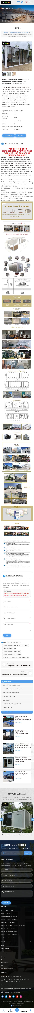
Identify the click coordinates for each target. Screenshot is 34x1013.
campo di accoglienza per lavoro (10, 934)
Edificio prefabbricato (9, 648)
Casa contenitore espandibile (12, 654)
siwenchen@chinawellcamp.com (22, 989)
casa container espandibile (11, 693)
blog (2, 960)
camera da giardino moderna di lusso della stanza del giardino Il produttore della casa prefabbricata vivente (16, 165)
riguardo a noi (5, 948)
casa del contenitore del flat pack (19, 32)
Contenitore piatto (13, 642)
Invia (5, 902)
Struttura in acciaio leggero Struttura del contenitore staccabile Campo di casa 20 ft (21, 731)
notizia (3, 957)
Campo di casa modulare (8, 928)
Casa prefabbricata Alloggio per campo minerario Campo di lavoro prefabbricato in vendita (23, 718)
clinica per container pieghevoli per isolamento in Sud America (23, 759)
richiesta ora (8, 135)
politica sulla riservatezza (7, 968)
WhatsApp (20, 135)
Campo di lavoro (5, 914)
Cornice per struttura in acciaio (9, 931)
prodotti (3, 951)
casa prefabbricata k (9, 696)
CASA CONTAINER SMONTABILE (12, 704)
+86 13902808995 (11, 985)
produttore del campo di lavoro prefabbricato (13, 925)
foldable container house (7, 922)
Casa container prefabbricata (9, 911)
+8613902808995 (15, 992)
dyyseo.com (21, 1003)
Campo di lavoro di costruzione (9, 919)
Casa (6, 32)
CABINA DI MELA (7, 708)
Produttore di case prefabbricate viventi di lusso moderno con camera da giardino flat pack (16, 594)
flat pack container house (8, 937)
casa (2, 945)
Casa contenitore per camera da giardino (15, 645)
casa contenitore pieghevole (11, 685)
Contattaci (4, 954)
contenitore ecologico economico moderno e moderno (17, 835)
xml (2, 966)
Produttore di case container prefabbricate (16, 657)
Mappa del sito (5, 963)
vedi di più (18, 722)
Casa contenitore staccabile (11, 651)
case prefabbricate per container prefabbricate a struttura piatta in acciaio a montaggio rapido (23, 745)
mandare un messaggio (17, 1010)
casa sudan (6, 700)
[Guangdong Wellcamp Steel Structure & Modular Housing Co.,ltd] (6, 2)
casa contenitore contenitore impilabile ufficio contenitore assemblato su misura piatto (21, 773)
